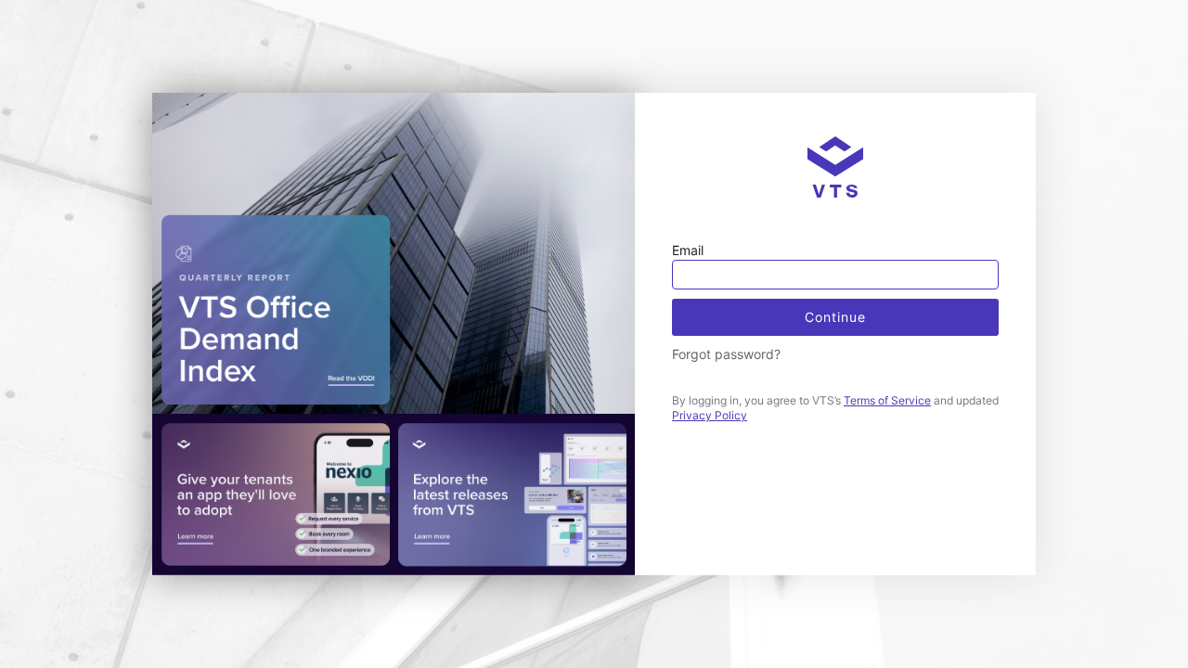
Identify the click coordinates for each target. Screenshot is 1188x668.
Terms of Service (887, 400)
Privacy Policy (709, 415)
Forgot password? (726, 354)
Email (688, 250)
